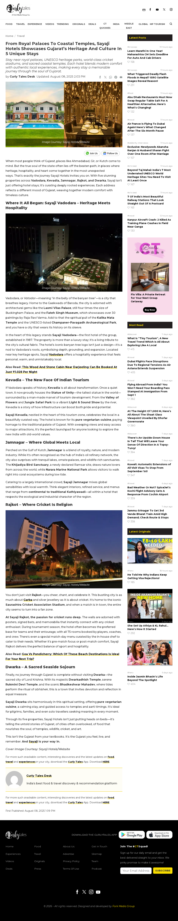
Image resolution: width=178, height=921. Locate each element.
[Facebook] (150, 9)
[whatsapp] (110, 77)
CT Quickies (104, 25)
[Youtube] (157, 9)
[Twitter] (164, 9)
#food (130, 93)
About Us (68, 846)
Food (9, 24)
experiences (27, 761)
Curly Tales (75, 761)
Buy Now (150, 310)
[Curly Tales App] (132, 835)
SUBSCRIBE (162, 870)
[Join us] (92, 153)
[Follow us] (111, 153)
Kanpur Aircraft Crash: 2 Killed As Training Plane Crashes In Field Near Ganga (149, 223)
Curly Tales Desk (22, 76)
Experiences (13, 853)
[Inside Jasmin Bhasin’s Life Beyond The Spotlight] (149, 655)
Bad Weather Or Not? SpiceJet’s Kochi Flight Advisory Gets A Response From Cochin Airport (149, 491)
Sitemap (97, 853)
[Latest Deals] (149, 258)
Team (95, 861)
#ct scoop (132, 47)
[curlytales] (16, 838)
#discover (132, 334)
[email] (121, 77)
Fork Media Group (123, 906)
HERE (106, 761)
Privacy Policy (71, 861)
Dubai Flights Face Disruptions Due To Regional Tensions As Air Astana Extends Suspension (149, 365)
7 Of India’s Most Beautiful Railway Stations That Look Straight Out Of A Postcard (145, 200)
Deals (92, 24)
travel (9, 761)
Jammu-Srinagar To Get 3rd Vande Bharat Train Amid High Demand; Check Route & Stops (148, 514)
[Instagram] (171, 9)
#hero (130, 570)
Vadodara (56, 354)
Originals (78, 24)
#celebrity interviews (137, 143)
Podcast (97, 868)
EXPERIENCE (35, 24)
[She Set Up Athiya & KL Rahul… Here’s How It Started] (149, 604)
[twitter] (105, 77)
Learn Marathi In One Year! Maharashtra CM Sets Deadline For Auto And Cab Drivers (147, 54)
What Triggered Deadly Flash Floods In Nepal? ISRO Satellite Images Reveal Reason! (147, 77)
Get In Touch (99, 846)
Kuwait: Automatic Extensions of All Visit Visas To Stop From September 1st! (149, 468)
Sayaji (33, 741)
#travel (130, 119)
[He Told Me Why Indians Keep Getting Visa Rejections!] (149, 553)
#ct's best (132, 166)
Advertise (68, 853)
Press (37, 868)
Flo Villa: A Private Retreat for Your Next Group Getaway (148, 298)
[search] (169, 24)
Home (9, 36)
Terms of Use (71, 868)
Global (143, 24)
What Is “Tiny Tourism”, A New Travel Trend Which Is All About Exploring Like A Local (148, 342)
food (111, 756)
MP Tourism (157, 24)
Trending (63, 24)
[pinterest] (115, 77)
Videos (49, 24)
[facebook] (100, 77)
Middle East (129, 25)
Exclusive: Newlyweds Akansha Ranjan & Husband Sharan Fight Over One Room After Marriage (148, 150)
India (116, 24)
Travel (20, 24)
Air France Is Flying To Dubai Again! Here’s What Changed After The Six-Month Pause (146, 127)
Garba (27, 599)
